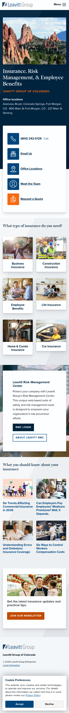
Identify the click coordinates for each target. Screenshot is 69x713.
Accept (20, 704)
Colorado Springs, (34, 104)
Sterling (7, 113)
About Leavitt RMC (30, 437)
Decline (49, 704)
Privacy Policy (33, 695)
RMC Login (23, 427)
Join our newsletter (25, 615)
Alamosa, (9, 104)
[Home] (18, 647)
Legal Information (11, 665)
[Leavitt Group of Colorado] (17, 5)
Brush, (19, 104)
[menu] (64, 4)
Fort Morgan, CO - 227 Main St (43, 108)
